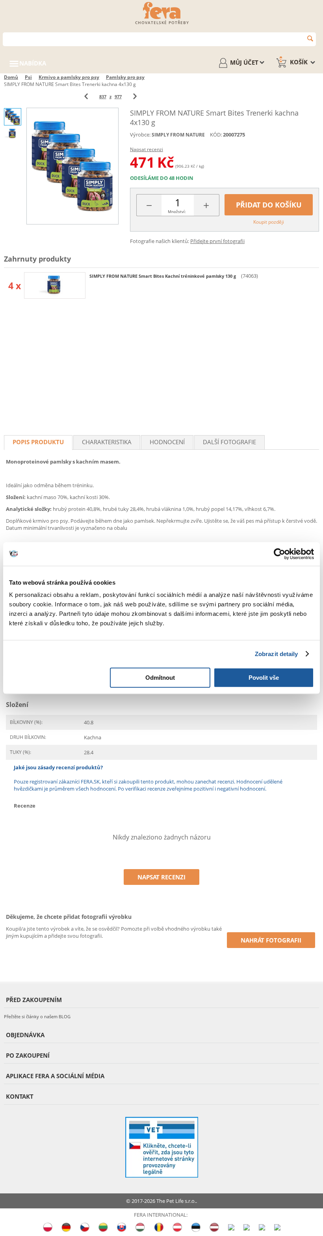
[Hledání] (310, 38)
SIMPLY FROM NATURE (178, 134)
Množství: (177, 211)
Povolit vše (264, 677)
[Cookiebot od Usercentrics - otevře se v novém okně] (279, 554)
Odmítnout (160, 677)
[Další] (135, 96)
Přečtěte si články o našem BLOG (37, 1016)
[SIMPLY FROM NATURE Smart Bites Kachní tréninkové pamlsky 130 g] (54, 285)
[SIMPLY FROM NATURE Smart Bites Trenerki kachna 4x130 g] (72, 166)
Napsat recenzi (146, 149)
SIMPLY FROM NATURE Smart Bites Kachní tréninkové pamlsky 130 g (163, 276)
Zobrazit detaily (276, 654)
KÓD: (216, 134)
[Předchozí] (86, 96)
